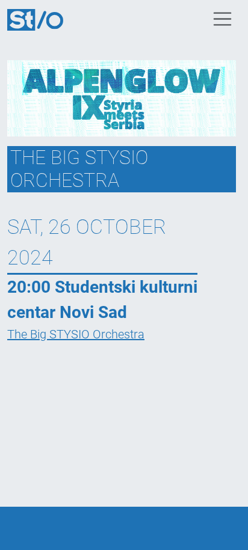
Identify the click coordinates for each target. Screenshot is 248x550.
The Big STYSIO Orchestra (75, 334)
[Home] (40, 18)
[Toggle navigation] (222, 19)
